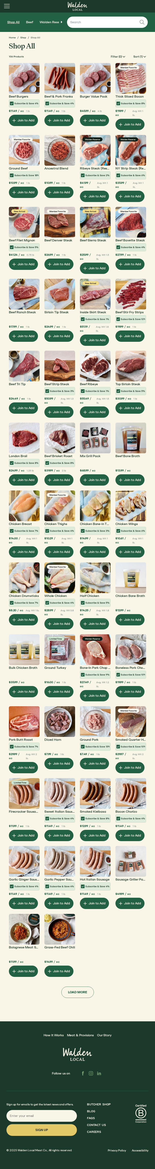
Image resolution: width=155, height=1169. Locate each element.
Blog (91, 1111)
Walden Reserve (52, 22)
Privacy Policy (117, 1150)
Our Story (104, 1035)
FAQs (91, 1118)
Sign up (41, 1130)
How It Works (54, 1035)
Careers (94, 1132)
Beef (29, 22)
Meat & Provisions (80, 1035)
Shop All (13, 22)
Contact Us (96, 1125)
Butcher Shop (99, 1104)
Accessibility (140, 1150)
